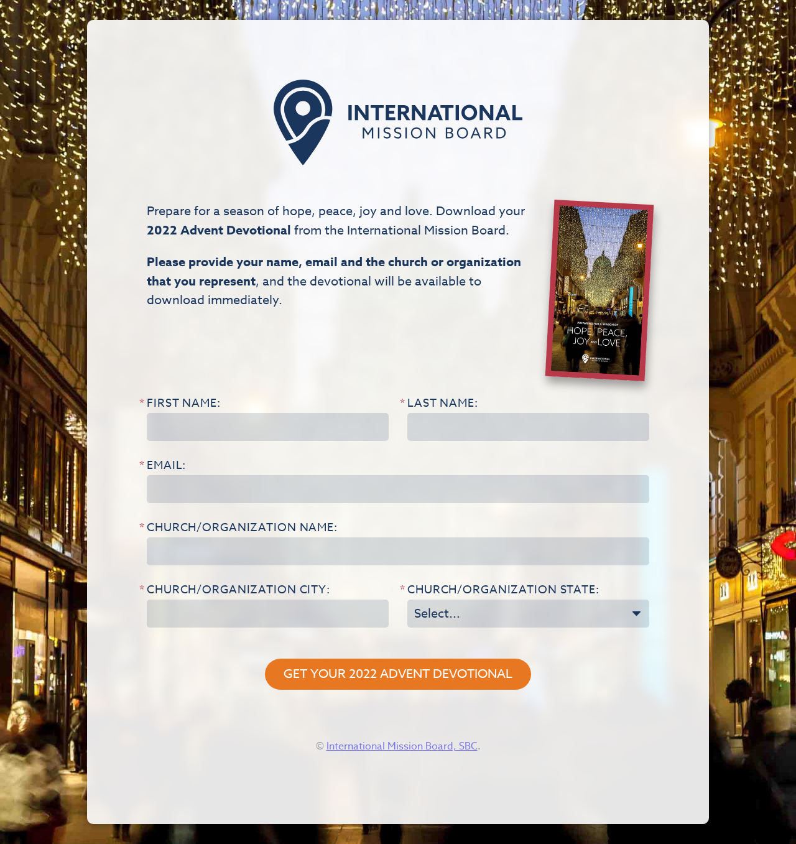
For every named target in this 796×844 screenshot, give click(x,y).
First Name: (184, 404)
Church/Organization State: (503, 591)
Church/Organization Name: (242, 529)
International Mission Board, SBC (402, 746)
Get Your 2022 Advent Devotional (398, 674)
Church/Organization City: (238, 591)
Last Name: (442, 404)
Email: (166, 467)
